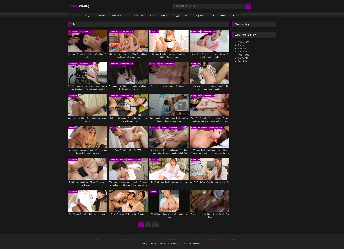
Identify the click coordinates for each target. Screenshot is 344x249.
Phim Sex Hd (117, 15)
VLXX (211, 15)
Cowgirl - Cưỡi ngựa (214, 240)
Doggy (176, 15)
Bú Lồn (185, 240)
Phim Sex (242, 48)
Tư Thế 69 (151, 240)
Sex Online (242, 52)
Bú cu (187, 15)
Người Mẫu (246, 240)
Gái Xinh (196, 240)
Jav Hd (96, 240)
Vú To (152, 15)
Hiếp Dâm (108, 240)
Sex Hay (241, 45)
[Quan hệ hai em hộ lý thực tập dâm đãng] (128, 201)
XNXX (235, 15)
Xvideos (223, 15)
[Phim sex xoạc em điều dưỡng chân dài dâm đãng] (209, 201)
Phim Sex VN (243, 42)
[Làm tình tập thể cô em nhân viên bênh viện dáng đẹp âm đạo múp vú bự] (169, 105)
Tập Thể (199, 15)
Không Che (88, 15)
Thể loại (74, 15)
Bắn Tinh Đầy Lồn (168, 240)
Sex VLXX (242, 61)
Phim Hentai (243, 55)
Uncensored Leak (136, 15)
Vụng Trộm (136, 240)
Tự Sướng (122, 240)
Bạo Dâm (232, 240)
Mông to (164, 15)
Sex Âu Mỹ (242, 58)
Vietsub (102, 15)
